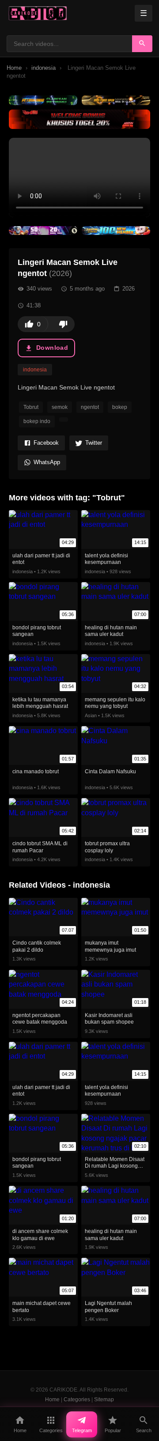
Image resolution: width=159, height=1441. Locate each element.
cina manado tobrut (35, 771)
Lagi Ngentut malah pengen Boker (108, 1306)
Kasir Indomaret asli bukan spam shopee (109, 1018)
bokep (119, 407)
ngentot (90, 407)
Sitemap (104, 1399)
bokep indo (36, 421)
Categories (77, 1399)
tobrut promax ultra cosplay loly (107, 847)
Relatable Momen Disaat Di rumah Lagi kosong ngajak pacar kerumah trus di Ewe (114, 1169)
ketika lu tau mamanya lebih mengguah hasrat (40, 703)
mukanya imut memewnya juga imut (110, 946)
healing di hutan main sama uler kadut (111, 631)
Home (14, 67)
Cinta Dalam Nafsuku (110, 771)
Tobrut (30, 407)
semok (60, 407)
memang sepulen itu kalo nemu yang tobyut (115, 703)
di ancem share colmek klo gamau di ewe (40, 1234)
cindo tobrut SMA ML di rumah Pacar (40, 847)
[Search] (142, 43)
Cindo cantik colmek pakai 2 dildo (36, 946)
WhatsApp (47, 462)
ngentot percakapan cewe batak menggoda (39, 1018)
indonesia (43, 67)
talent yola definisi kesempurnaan (106, 559)
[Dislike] (63, 324)
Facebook (46, 442)
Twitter (93, 442)
